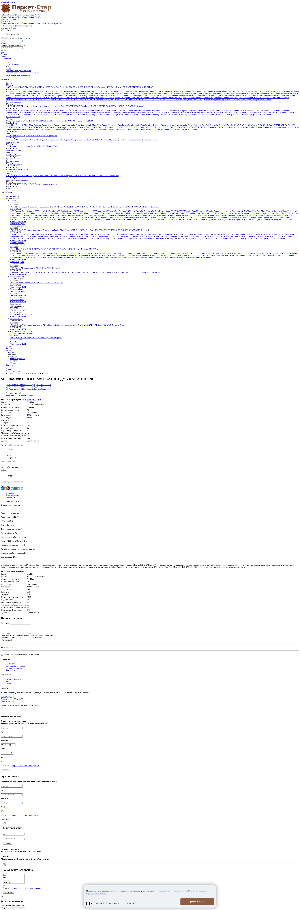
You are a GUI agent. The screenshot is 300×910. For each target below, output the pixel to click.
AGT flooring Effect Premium (40, 91)
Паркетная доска (12, 142)
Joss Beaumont (100, 87)
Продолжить (6, 640)
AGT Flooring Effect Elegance (17, 91)
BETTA (32, 121)
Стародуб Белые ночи (213, 115)
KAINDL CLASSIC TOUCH (28, 98)
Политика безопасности (15, 666)
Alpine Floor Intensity (285, 91)
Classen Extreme (71, 96)
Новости (9, 62)
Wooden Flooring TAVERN (135, 115)
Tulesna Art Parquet (176, 129)
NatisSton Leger (109, 129)
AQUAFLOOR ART (124, 127)
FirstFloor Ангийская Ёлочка (58, 129)
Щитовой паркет (12, 159)
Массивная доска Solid (118, 140)
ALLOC (20, 87)
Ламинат (9, 83)
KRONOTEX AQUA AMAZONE (23, 219)
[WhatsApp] (18, 488)
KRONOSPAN (69, 121)
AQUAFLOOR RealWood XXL (18, 127)
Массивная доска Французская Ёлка (142, 140)
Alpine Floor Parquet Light (102, 125)
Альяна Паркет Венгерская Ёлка (60, 110)
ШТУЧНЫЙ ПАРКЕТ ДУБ (17, 169)
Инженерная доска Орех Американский (106, 110)
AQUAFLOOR (22, 121)
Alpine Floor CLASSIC (15, 125)
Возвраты (9, 66)
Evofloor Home (293, 127)
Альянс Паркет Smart (81, 110)
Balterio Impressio (217, 93)
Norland (140, 87)
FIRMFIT (51, 121)
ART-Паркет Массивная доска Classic (21, 140)
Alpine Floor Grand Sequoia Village (168, 125)
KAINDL (110, 87)
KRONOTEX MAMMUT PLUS (137, 100)
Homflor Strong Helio (180, 96)
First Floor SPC (76, 129)
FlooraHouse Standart (97, 96)
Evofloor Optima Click (240, 127)
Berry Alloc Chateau (258, 93)
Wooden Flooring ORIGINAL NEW (160, 115)
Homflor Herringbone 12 (136, 96)
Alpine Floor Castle (237, 110)
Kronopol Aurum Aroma (224, 98)
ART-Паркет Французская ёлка (72, 140)
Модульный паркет (13, 150)
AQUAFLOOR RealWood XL (284, 125)
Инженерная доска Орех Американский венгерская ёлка (146, 110)
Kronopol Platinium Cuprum (89, 98)
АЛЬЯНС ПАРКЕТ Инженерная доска (22, 106)
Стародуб (140, 106)
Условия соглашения (14, 668)
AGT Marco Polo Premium (111, 91)
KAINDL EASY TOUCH (68, 98)
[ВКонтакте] (2, 488)
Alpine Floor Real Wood (223, 125)
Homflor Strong (166, 96)
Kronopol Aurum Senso (187, 98)
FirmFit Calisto (11, 129)
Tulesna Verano (151, 129)
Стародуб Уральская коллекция (235, 115)
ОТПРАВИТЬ (8, 892)
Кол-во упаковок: (8, 462)
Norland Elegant (232, 100)
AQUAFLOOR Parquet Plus (60, 127)
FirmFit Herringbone (39, 129)
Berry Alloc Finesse (290, 93)
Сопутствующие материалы (17, 180)
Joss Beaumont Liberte (248, 96)
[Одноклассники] (5, 488)
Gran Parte (85, 106)
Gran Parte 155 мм (82, 112)
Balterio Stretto (230, 93)
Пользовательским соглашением (171, 891)
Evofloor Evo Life (256, 127)
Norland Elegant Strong (248, 100)
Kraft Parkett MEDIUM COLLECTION (150, 112)
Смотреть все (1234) (18, 222)
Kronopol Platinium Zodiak (150, 98)
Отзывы (9, 683)
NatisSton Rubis (121, 129)
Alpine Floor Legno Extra (25, 93)
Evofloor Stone (268, 127)
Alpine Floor (29, 87)
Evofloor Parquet (280, 127)
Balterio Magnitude (183, 93)
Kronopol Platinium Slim (130, 98)
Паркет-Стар (52, 136)
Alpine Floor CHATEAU (254, 110)
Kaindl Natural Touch (31, 217)
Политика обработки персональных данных (23, 73)
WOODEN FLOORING (126, 106)
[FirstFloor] (20, 393)
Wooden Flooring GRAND (114, 115)
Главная (9, 369)
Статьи (8, 69)
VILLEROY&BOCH (49, 146)
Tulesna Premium (190, 129)
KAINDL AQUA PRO (49, 98)
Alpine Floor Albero (18, 213)
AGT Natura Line (94, 91)
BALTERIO (40, 87)
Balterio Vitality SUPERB (200, 93)
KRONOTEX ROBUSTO (262, 98)
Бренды (4, 54)
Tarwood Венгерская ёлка (71, 115)
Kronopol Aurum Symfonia (110, 98)
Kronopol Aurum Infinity (205, 98)
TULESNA (88, 121)
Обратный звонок (8, 15)
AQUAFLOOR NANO (40, 127)
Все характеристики (33, 400)
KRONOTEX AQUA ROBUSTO (70, 100)
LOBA (25, 184)
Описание (10, 493)
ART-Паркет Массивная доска (18, 136)
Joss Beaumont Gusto (197, 96)
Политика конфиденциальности (18, 71)
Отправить (7, 843)
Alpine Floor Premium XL (145, 125)
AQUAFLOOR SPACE (167, 127)
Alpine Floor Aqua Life (212, 91)
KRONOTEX (131, 87)
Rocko (85, 129)
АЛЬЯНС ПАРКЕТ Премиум (97, 140)
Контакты (5, 79)
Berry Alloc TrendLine (274, 93)
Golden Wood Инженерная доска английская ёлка (41, 112)
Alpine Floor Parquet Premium (123, 125)
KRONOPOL (120, 87)
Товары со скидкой (13, 679)
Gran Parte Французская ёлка (123, 112)
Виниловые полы (13, 117)
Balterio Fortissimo (243, 93)
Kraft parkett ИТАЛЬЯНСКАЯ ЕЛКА (263, 112)
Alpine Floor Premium (60, 93)
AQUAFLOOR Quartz (107, 127)
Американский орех (46, 106)
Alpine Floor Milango (43, 93)
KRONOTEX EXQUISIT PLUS (163, 100)
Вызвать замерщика (23, 15)
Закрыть (5, 908)
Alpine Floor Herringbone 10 (106, 93)
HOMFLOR (89, 87)
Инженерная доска (13, 102)
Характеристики (12, 495)
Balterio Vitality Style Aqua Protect (144, 93)
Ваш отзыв (5, 633)
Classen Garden (27, 96)
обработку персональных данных (25, 766)
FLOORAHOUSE (76, 87)
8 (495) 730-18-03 (35, 17)
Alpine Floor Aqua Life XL (231, 91)
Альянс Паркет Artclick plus (35, 110)
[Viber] (15, 488)
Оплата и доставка (13, 64)
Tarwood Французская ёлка (93, 115)
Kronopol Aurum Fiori (169, 98)
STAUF (31, 184)
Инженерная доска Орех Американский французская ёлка (192, 110)
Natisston (80, 121)
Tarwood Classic (54, 115)
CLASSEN (64, 87)
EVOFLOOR (41, 121)
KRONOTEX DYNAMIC (114, 100)
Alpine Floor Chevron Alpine (59, 125)
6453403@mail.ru (13, 19)
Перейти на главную (17, 908)
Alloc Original (140, 91)
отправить (5, 770)
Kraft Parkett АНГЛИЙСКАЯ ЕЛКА (180, 112)
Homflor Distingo (153, 96)
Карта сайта (10, 670)
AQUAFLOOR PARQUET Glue (145, 127)
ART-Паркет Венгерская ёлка (48, 140)
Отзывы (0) (10, 497)
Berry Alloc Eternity (13, 96)
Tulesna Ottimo (163, 129)
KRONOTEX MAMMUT (26, 100)
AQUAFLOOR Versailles (242, 125)
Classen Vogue (83, 96)
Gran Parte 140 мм (68, 112)
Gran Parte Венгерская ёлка (101, 112)
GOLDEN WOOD (73, 106)
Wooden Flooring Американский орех (189, 115)
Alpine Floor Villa (223, 110)
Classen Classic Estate (41, 96)
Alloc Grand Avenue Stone (156, 91)
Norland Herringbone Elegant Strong (190, 100)
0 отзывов (5, 445)
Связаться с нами (8, 701)
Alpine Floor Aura (249, 91)
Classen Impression (57, 96)
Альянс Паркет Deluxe (15, 110)
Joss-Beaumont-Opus (213, 96)
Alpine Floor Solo (189, 125)
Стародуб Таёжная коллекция (259, 115)
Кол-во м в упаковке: (10, 467)
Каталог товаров (12, 196)
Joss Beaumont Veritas (265, 96)
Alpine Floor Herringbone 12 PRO (82, 93)
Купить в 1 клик (17, 482)
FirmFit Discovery (24, 129)
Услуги (4, 52)
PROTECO (148, 87)
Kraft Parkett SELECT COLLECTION (33, 115)
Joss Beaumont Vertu (282, 96)
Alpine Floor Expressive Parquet (36, 125)
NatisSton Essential (95, 129)
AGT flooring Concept (60, 91)
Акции (3, 56)
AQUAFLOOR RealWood (262, 125)
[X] (9, 488)
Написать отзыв (16, 445)
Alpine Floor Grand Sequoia (81, 125)
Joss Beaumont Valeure (230, 96)
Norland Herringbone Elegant (215, 100)
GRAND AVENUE (174, 91)
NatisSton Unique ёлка (136, 129)
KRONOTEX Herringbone (93, 100)
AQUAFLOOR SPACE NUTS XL (190, 127)
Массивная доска (12, 131)
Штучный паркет (12, 161)
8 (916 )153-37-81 (14, 17)
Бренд (8, 681)
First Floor (9, 647)
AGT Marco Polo (128, 91)
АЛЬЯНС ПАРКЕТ (39, 136)
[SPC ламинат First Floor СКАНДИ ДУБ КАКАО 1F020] (28, 385)
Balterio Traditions (124, 93)
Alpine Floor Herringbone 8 (266, 91)
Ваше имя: (5, 623)
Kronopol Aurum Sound (243, 98)
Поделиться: (6, 486)
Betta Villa (217, 127)
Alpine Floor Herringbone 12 (193, 91)
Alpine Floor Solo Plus (205, 125)
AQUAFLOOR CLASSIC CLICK (84, 127)
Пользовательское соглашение (18, 75)
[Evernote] (12, 488)
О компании (6, 58)
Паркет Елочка (12, 171)
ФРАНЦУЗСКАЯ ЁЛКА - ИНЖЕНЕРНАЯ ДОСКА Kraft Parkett (221, 112)
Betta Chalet (226, 127)
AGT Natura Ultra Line (78, 91)
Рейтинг (4, 638)
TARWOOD (111, 106)
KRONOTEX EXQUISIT (46, 100)
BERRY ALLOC (52, 87)
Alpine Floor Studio (271, 110)
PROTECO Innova (264, 100)
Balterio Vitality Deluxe (167, 93)
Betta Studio (208, 127)
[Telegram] (22, 488)
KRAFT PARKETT (97, 106)
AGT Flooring (11, 87)
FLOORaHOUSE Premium (116, 96)
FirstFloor (59, 121)
